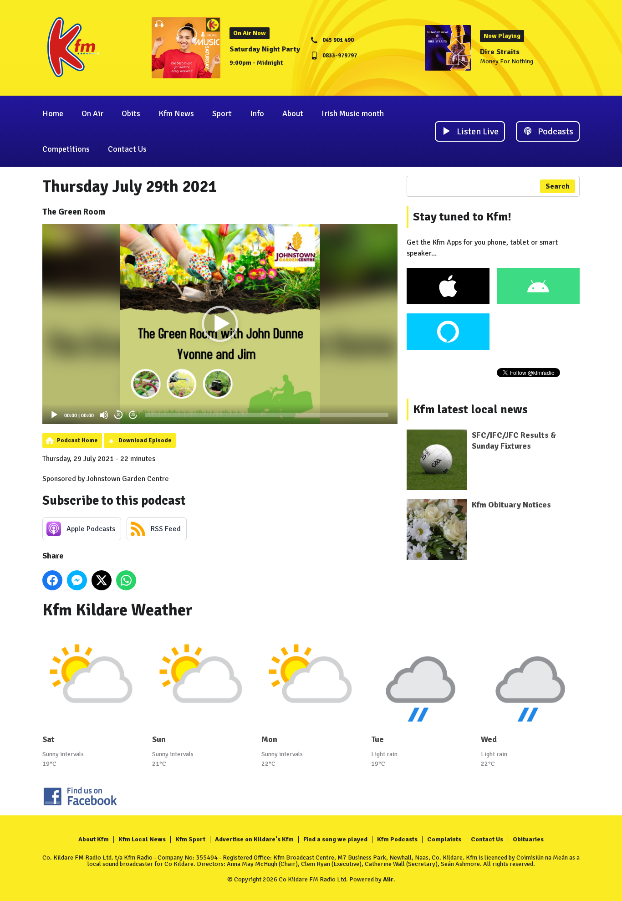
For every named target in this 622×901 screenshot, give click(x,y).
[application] (220, 324)
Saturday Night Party (264, 49)
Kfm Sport (190, 839)
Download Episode (144, 440)
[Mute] (103, 415)
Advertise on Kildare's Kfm (254, 839)
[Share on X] (102, 580)
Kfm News (176, 113)
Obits (131, 113)
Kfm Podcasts (397, 839)
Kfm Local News (142, 839)
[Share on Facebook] (52, 580)
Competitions (66, 149)
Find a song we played (335, 839)
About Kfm (93, 839)
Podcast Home (77, 440)
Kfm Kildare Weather (117, 610)
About (292, 113)
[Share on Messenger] (77, 580)
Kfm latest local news (470, 409)
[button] (220, 324)
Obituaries (528, 839)
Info (257, 113)
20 (118, 415)
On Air (92, 113)
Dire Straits (500, 51)
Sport (222, 113)
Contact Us (127, 149)
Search (558, 186)
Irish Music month (352, 113)
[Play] (54, 415)
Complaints (444, 839)
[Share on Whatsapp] (126, 580)
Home (52, 113)
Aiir (388, 879)
